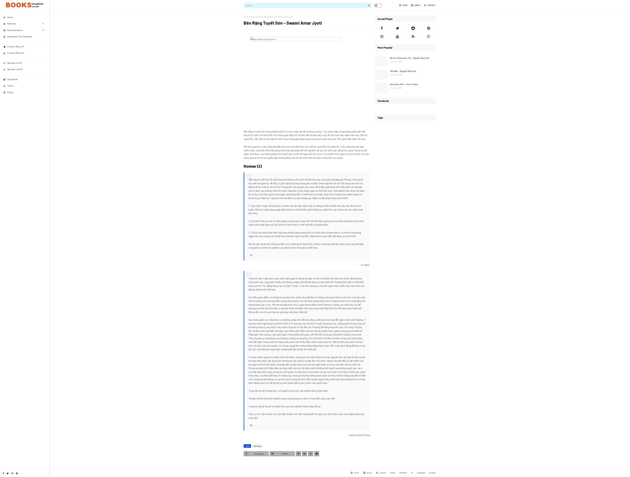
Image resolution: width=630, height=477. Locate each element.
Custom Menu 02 (15, 52)
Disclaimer (12, 79)
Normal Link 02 (14, 69)
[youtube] (397, 36)
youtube (432, 472)
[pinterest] (17, 473)
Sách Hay (254, 17)
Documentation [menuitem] (15, 30)
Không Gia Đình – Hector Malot (404, 84)
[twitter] (8, 473)
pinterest (403, 472)
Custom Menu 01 (15, 46)
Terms (10, 85)
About (417, 5)
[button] (378, 5)
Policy (10, 92)
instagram (421, 472)
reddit (392, 472)
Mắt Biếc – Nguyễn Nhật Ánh (403, 71)
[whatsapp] (429, 36)
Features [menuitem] (11, 23)
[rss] (413, 36)
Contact (431, 5)
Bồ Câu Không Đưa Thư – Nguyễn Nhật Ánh (409, 58)
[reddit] (413, 28)
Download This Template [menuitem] (19, 36)
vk (412, 472)
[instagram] (12, 473)
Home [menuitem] (10, 17)
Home (405, 5)
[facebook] (3, 473)
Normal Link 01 (14, 62)
